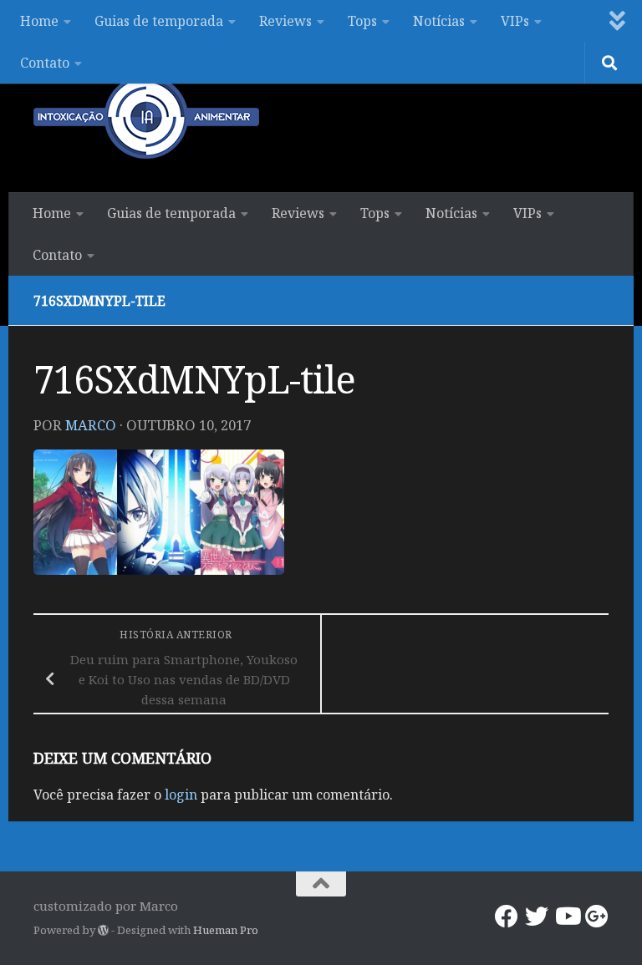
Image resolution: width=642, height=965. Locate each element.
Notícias (439, 21)
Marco (90, 424)
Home (39, 21)
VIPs (515, 21)
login (181, 794)
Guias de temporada (158, 21)
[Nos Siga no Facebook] (506, 916)
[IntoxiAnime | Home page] (146, 117)
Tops (362, 21)
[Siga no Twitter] (536, 916)
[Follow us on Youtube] (566, 916)
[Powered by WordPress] (103, 930)
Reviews (285, 21)
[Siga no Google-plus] (597, 916)
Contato (44, 62)
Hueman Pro (225, 929)
